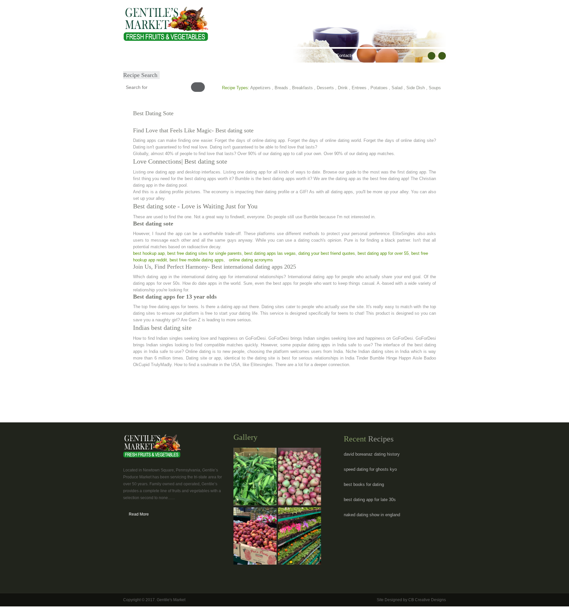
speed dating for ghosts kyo (370, 469)
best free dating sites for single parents (204, 253)
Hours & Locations (287, 55)
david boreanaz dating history (372, 454)
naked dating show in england (372, 514)
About (153, 55)
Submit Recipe (142, 69)
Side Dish (415, 87)
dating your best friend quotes (326, 253)
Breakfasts (302, 87)
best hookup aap (149, 253)
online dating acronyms (251, 259)
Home (133, 55)
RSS (442, 56)
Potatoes (379, 87)
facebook (431, 56)
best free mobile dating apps (197, 259)
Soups (435, 87)
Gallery (320, 55)
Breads (281, 87)
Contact (343, 55)
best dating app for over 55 (383, 253)
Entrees (359, 87)
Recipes (253, 55)
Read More (139, 514)
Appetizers (260, 87)
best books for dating (364, 484)
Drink (343, 87)
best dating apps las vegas (270, 253)
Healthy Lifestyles (219, 55)
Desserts (325, 87)
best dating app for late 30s (370, 499)
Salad (397, 87)
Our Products (180, 55)
